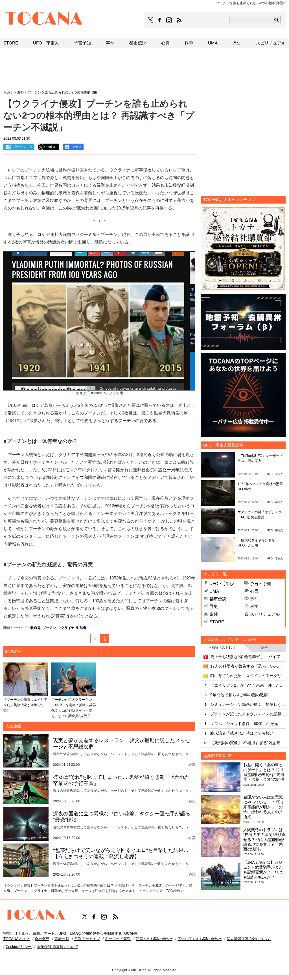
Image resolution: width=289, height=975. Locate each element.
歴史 (213, 606)
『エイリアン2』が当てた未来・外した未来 (248, 685)
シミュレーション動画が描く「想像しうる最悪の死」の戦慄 (248, 704)
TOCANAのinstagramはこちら (169, 20)
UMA (214, 591)
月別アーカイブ (87, 939)
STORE (216, 621)
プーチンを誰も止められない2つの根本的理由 (62, 92)
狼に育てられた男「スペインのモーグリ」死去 (248, 675)
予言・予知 (260, 583)
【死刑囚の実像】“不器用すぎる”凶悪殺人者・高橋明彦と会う (248, 742)
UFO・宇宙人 (222, 583)
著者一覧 (61, 939)
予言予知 (82, 43)
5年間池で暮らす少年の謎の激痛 (239, 695)
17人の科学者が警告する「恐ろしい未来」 (248, 666)
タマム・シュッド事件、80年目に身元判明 (248, 723)
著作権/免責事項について (57, 947)
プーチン (49, 628)
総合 (264, 648)
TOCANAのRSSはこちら (179, 20)
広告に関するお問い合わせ (200, 939)
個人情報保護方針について (249, 939)
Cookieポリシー (19, 947)
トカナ (8, 92)
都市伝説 (217, 598)
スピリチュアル (265, 614)
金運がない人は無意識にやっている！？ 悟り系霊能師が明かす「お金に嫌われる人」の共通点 (263, 807)
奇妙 (213, 614)
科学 (254, 606)
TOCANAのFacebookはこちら (159, 20)
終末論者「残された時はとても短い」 (243, 733)
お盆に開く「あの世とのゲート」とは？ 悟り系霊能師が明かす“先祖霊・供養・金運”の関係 (263, 772)
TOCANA (44, 19)
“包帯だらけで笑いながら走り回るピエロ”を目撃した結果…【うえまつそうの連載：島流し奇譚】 (121, 853)
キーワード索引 (118, 939)
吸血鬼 (35, 628)
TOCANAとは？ (16, 939)
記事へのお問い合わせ (154, 939)
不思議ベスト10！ (222, 648)
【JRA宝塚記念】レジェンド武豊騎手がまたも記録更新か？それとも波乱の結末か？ (263, 869)
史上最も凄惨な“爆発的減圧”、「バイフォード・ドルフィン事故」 (248, 656)
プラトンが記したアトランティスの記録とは (248, 714)
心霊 (254, 591)
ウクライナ (66, 628)
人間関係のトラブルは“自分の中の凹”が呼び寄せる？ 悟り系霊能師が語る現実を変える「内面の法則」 (264, 839)
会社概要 (42, 939)
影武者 (81, 628)
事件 (254, 598)
